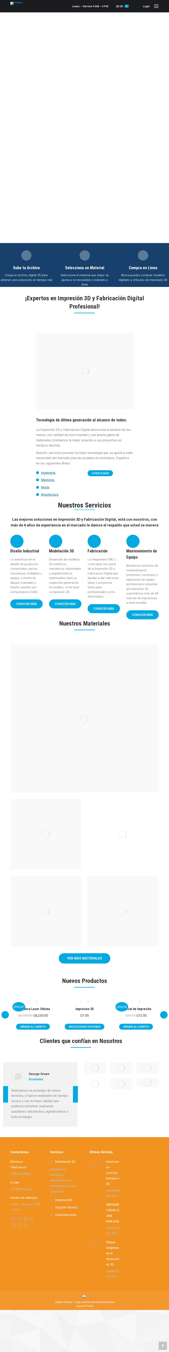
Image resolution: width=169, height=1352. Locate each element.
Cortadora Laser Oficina (33, 1009)
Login (146, 6)
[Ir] (26, 255)
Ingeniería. (48, 473)
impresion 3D (84, 1009)
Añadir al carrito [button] (33, 1026)
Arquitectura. (50, 495)
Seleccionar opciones (84, 1026)
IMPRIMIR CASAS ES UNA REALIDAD (113, 1213)
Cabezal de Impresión (136, 1009)
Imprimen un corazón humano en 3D (113, 1173)
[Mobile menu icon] (156, 6)
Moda (45, 487)
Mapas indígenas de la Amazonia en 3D (113, 1253)
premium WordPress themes (98, 1302)
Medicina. (48, 480)
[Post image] (84, 719)
